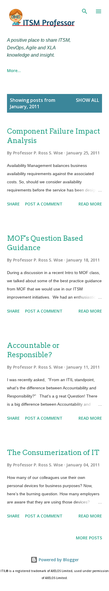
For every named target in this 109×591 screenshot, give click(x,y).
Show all (87, 100)
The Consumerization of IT (53, 452)
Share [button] (13, 204)
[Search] (84, 10)
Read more (90, 204)
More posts (89, 538)
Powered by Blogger (58, 559)
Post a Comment (43, 204)
